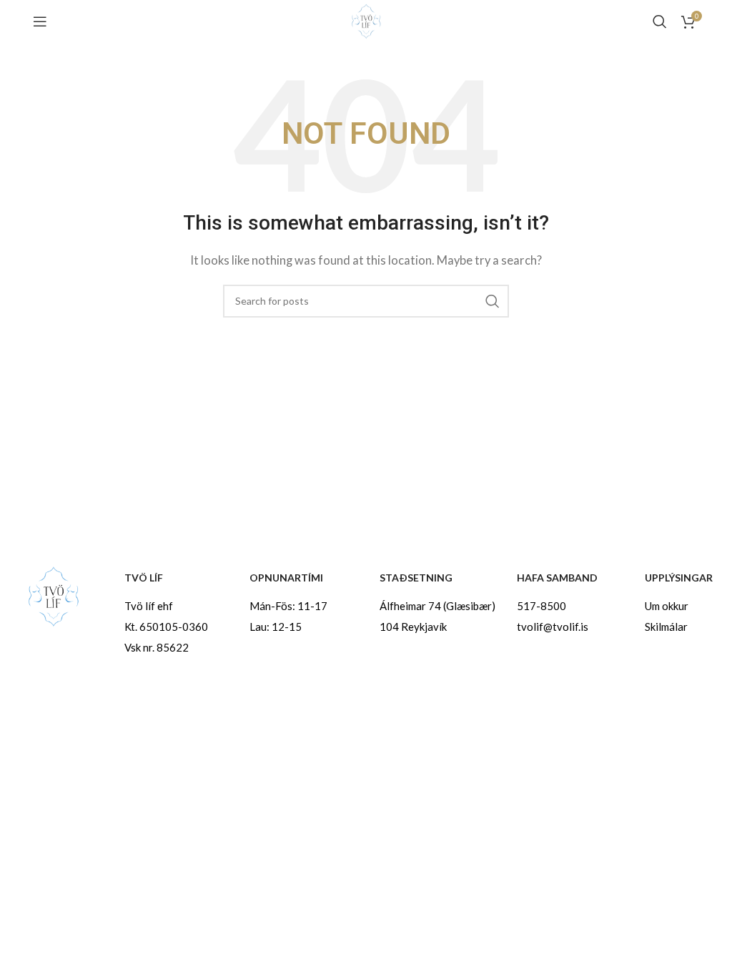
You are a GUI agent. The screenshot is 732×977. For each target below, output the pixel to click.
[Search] (660, 21)
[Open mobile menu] (40, 21)
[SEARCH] (492, 301)
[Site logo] (366, 20)
